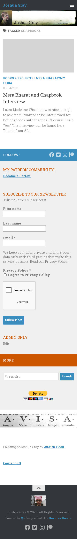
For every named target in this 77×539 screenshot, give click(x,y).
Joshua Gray (15, 5)
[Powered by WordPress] (22, 518)
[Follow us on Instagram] (64, 154)
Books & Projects (18, 78)
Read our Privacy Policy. (49, 261)
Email (9, 238)
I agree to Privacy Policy (28, 275)
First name (12, 208)
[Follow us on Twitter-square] (58, 154)
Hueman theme (60, 518)
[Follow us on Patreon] (71, 154)
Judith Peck (54, 447)
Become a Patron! (17, 176)
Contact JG (12, 463)
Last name (12, 223)
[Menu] (72, 5)
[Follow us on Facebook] (51, 154)
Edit (6, 343)
